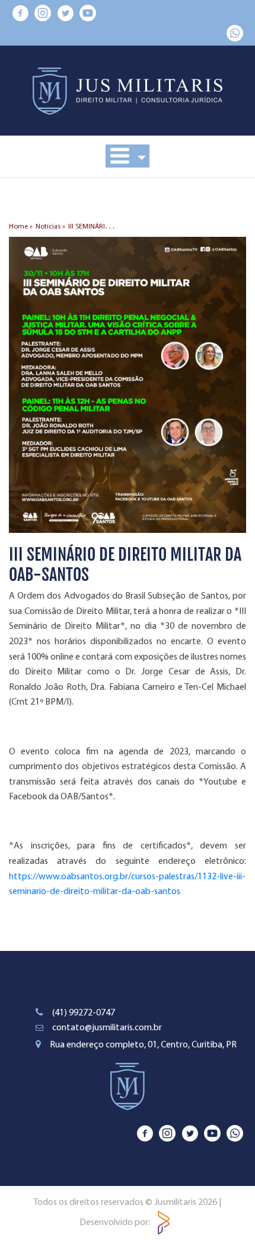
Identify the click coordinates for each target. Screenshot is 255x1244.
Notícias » (50, 226)
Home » (21, 226)
